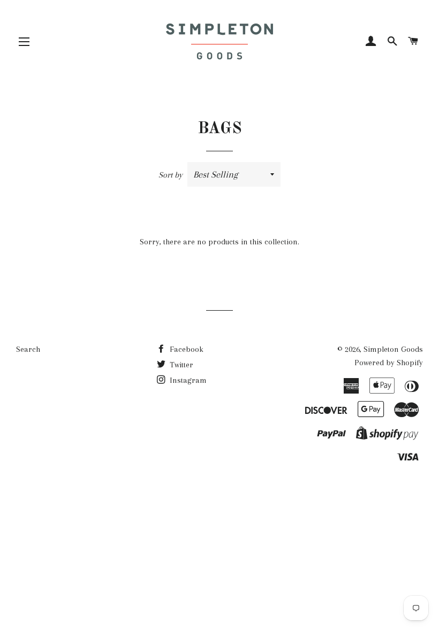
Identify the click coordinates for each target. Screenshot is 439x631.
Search (28, 349)
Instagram (187, 380)
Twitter (180, 365)
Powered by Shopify (388, 362)
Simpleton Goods (393, 349)
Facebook (185, 349)
